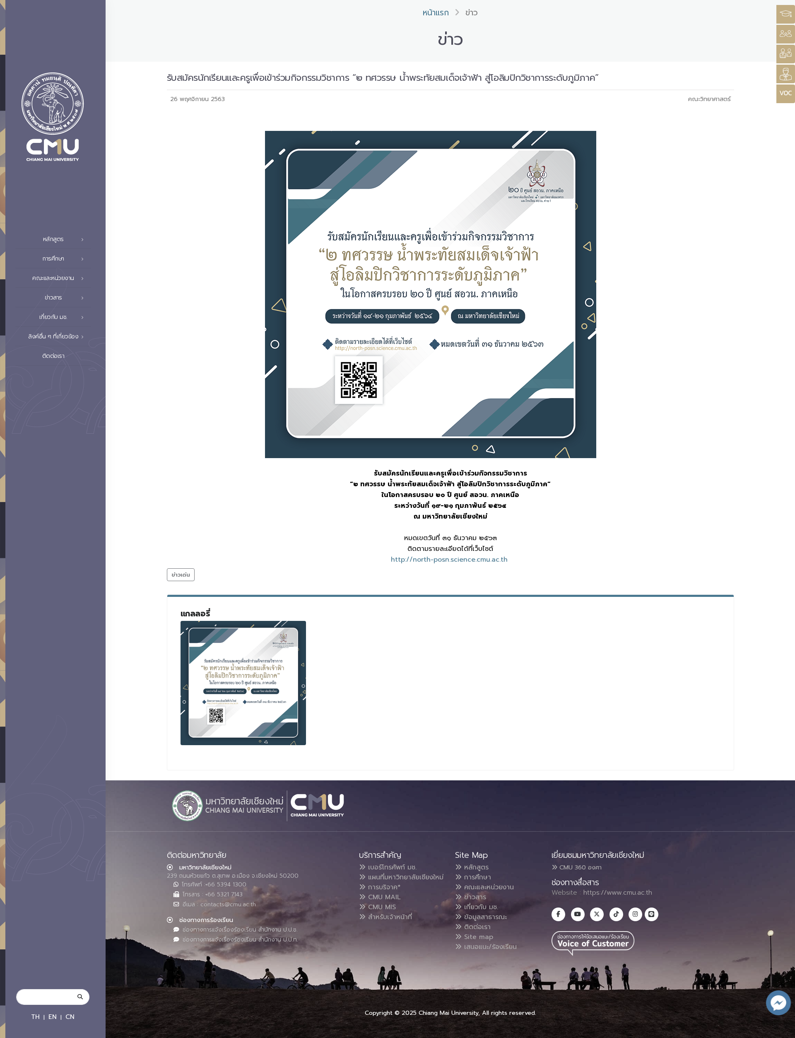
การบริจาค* (383, 887)
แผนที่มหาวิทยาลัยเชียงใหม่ (404, 877)
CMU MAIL (383, 897)
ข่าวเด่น (180, 575)
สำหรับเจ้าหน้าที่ (389, 917)
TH (35, 1016)
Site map (477, 937)
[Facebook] (558, 914)
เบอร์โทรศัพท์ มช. (391, 867)
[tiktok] (616, 914)
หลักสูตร (475, 867)
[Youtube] (578, 914)
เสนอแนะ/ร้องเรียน (489, 947)
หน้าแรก (436, 13)
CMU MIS (381, 907)
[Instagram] (635, 914)
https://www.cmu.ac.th (617, 893)
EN (52, 1016)
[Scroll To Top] (780, 1028)
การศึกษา (476, 877)
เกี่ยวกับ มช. (480, 907)
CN (70, 1016)
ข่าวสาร (474, 897)
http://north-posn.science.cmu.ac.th (450, 560)
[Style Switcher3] (785, 14)
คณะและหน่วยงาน (488, 887)
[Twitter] (597, 914)
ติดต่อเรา (53, 356)
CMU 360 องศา (579, 867)
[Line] (651, 914)
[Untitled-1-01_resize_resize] (243, 683)
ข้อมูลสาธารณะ (484, 917)
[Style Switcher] (785, 34)
